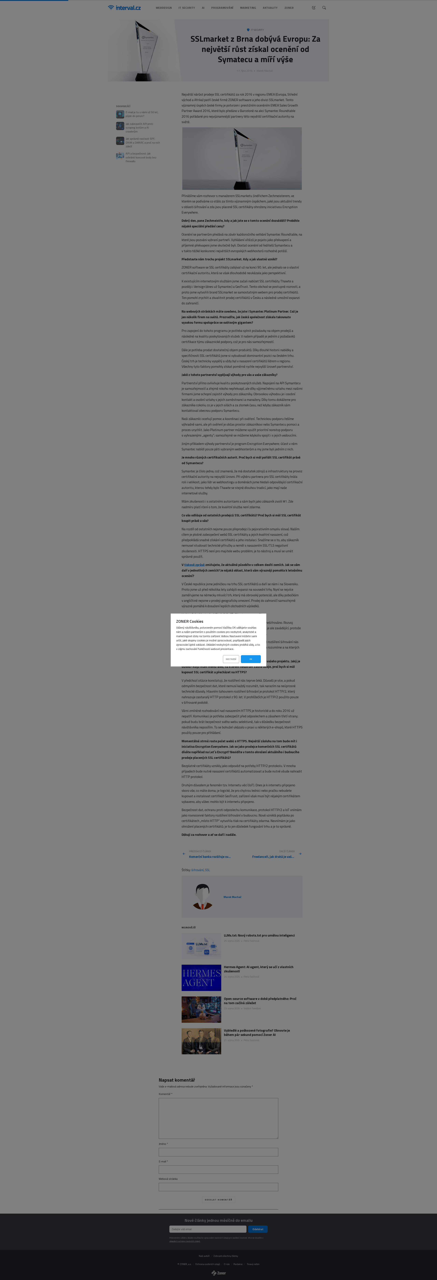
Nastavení (231, 659)
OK (251, 659)
